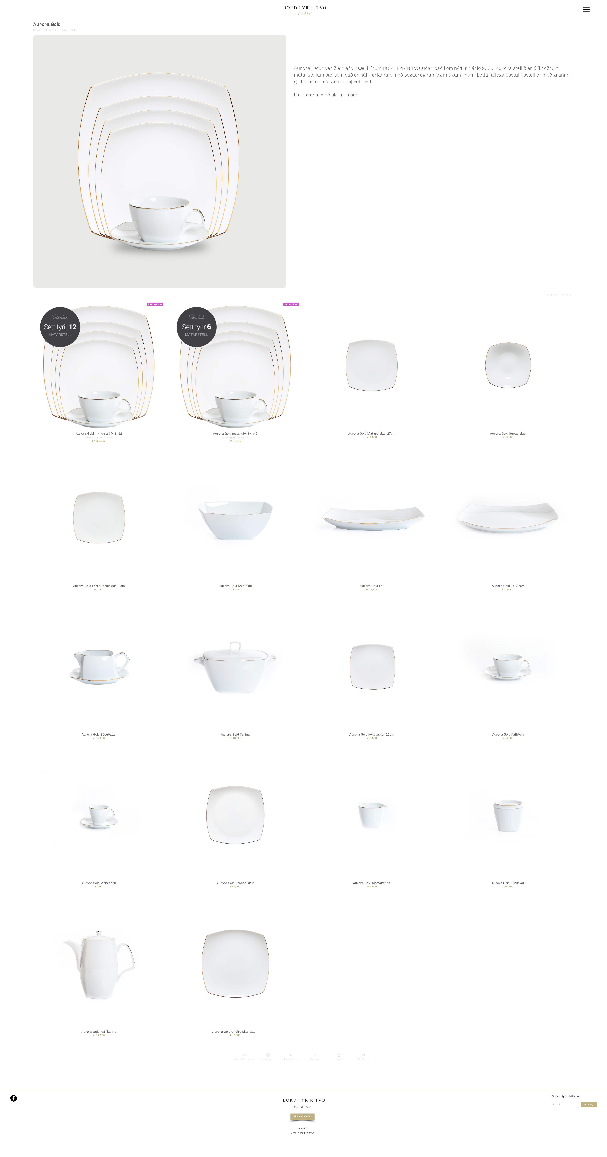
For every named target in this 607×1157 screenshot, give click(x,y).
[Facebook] (13, 1098)
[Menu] (586, 9)
